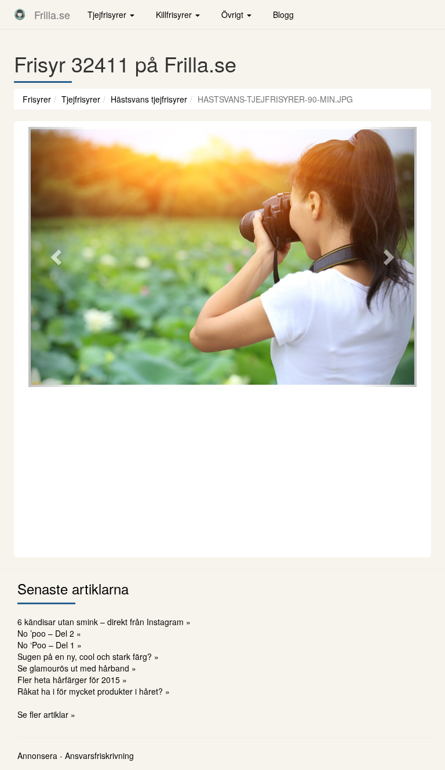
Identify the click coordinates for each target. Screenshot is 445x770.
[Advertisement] (222, 470)
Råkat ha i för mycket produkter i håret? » (93, 691)
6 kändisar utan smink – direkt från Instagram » (104, 621)
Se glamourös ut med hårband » (76, 668)
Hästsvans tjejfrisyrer (149, 99)
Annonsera (37, 755)
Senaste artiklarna (73, 588)
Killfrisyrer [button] (175, 14)
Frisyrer (37, 99)
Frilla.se (52, 14)
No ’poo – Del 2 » (49, 633)
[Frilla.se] (19, 14)
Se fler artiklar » (46, 714)
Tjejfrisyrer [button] (108, 14)
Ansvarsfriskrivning (99, 755)
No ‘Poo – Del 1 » (49, 645)
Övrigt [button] (233, 14)
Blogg (283, 14)
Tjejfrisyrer (80, 99)
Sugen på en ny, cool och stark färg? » (88, 656)
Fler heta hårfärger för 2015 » (72, 679)
